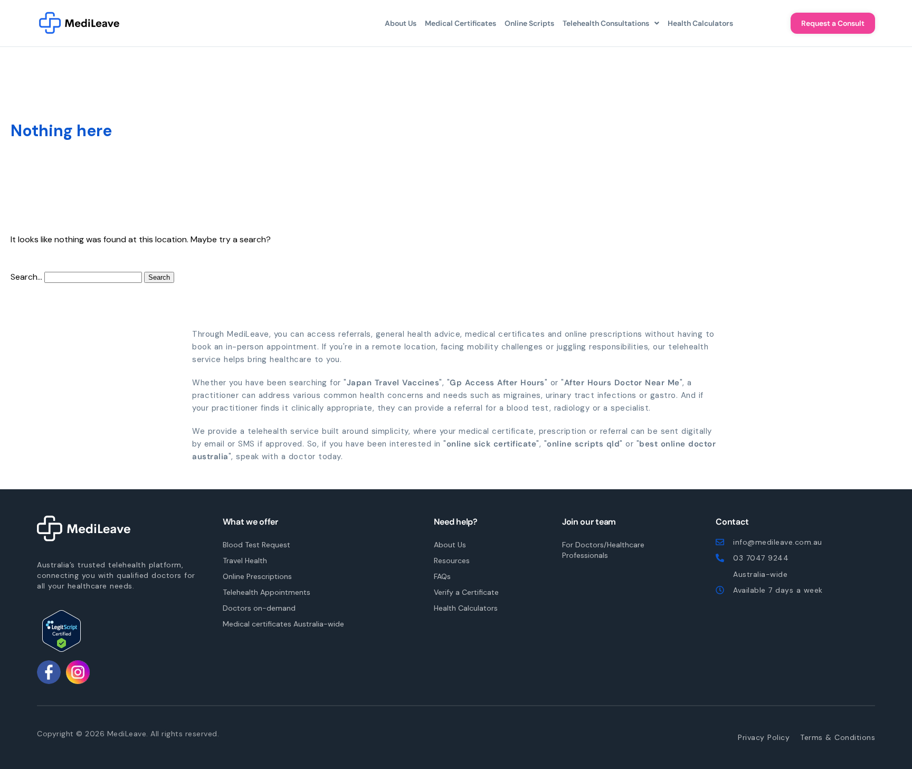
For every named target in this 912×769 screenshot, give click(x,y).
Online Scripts (529, 23)
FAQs (442, 576)
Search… (26, 276)
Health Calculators (700, 23)
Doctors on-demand (259, 608)
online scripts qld (583, 444)
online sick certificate (491, 444)
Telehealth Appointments (266, 592)
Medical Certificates (460, 23)
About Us (400, 23)
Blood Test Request (256, 544)
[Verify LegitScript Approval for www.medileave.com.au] (61, 631)
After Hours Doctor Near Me (622, 382)
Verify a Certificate (466, 592)
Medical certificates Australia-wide (283, 624)
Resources (452, 560)
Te (837, 737)
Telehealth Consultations (606, 23)
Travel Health (245, 560)
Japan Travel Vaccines (393, 382)
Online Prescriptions (257, 576)
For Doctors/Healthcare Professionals (603, 550)
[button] (610, 23)
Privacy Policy (764, 737)
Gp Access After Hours (497, 382)
